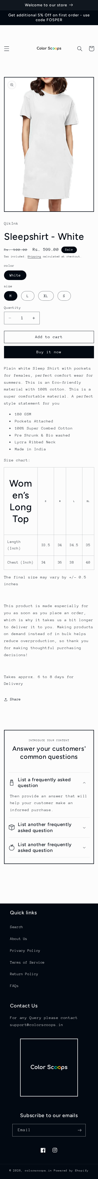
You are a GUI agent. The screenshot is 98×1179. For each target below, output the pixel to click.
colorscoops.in (38, 1170)
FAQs (14, 986)
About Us (18, 939)
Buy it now (49, 352)
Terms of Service (27, 962)
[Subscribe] (79, 1130)
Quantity (12, 307)
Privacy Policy (25, 951)
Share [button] (15, 699)
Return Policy (24, 974)
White (15, 275)
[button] (6, 48)
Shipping (34, 256)
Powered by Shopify (71, 1170)
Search (16, 927)
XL (46, 296)
